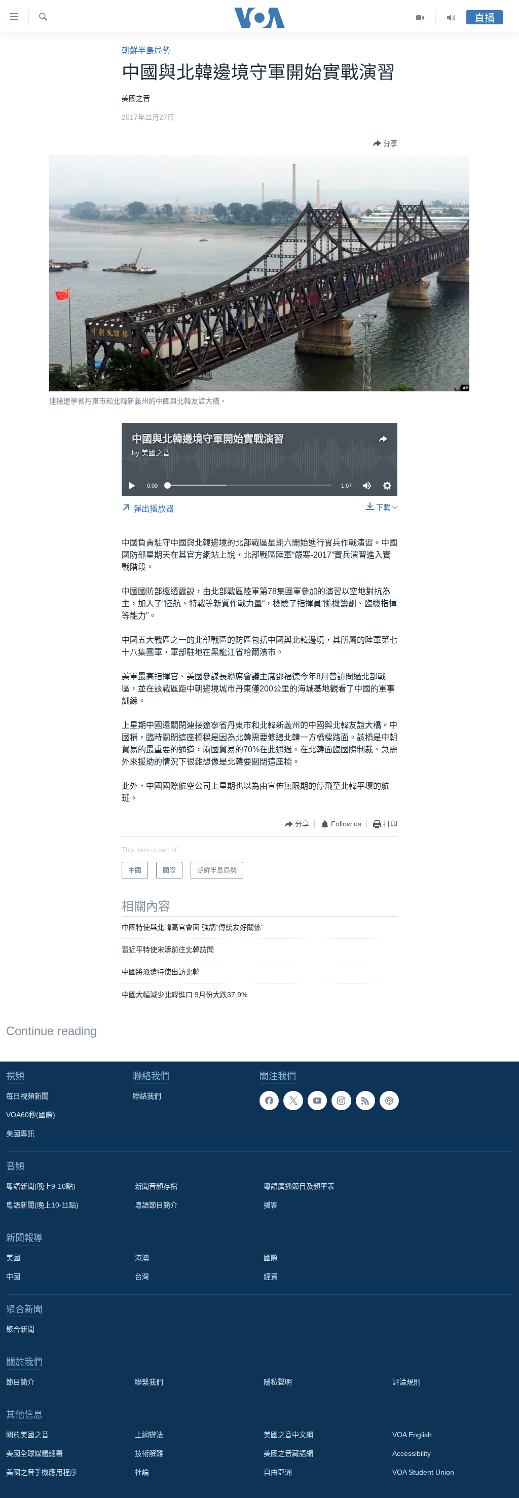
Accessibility (411, 1453)
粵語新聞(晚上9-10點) (41, 1186)
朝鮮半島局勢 (146, 50)
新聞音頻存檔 (156, 1186)
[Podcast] (389, 1100)
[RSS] (365, 1100)
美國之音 (155, 453)
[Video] (420, 17)
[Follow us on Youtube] (317, 1100)
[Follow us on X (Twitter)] (293, 1100)
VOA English (412, 1435)
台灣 (142, 1276)
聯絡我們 (147, 1096)
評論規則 (406, 1382)
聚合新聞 (20, 1329)
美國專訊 (20, 1133)
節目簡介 (20, 1382)
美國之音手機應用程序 (41, 1472)
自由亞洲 (278, 1472)
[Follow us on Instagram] (341, 1100)
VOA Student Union (423, 1472)
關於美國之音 (27, 1435)
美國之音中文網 (288, 1435)
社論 (142, 1472)
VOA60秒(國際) (30, 1115)
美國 (13, 1258)
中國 (13, 1276)
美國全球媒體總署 (34, 1453)
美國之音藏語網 (288, 1453)
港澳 (142, 1258)
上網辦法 (149, 1435)
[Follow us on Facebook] (269, 1100)
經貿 (271, 1276)
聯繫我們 (149, 1382)
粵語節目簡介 (156, 1205)
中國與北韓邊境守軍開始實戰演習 (208, 439)
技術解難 (149, 1453)
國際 (271, 1258)
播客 (271, 1205)
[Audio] (451, 17)
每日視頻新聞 (27, 1096)
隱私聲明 (278, 1382)
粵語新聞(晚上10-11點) (42, 1205)
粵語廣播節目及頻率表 (299, 1186)
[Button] (385, 143)
